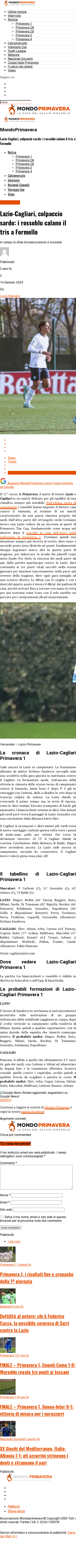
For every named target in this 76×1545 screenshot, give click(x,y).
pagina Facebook (32, 1111)
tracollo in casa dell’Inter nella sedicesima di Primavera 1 (38, 535)
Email (5, 1202)
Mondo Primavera (56, 1107)
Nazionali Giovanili (20, 59)
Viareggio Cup (17, 47)
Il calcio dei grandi (20, 66)
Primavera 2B (25, 31)
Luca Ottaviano (10, 296)
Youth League (17, 51)
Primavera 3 (24, 35)
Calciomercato (17, 43)
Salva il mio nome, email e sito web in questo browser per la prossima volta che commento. (33, 1219)
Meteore (13, 55)
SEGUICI (5, 1100)
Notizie (13, 19)
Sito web (6, 1209)
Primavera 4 (24, 39)
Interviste (14, 16)
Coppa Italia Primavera (23, 62)
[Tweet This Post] (42, 444)
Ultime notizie (17, 12)
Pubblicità (14, 1506)
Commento (8, 1163)
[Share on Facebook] (42, 440)
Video (12, 70)
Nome (5, 1195)
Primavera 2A (25, 27)
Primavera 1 (24, 24)
